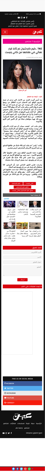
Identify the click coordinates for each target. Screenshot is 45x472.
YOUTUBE (10, 398)
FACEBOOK (9, 383)
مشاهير (6, 423)
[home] (37, 32)
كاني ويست (29, 183)
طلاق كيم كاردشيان (22, 187)
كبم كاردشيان (16, 183)
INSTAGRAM (11, 393)
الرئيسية (39, 423)
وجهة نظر (19, 427)
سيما (33, 423)
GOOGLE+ (11, 402)
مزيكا (28, 423)
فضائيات (13, 423)
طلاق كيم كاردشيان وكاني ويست (22, 190)
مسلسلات (20, 423)
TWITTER (9, 388)
